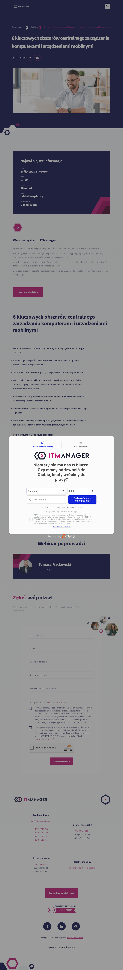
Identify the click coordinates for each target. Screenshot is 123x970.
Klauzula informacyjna (61, 527)
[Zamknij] (112, 438)
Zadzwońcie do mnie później (82, 499)
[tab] (43, 444)
